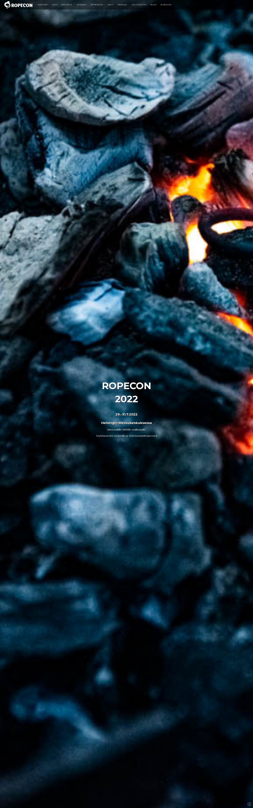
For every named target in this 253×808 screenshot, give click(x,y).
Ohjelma (81, 5)
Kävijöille (66, 5)
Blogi (154, 5)
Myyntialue (97, 5)
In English (165, 5)
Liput (55, 5)
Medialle (122, 5)
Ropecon (42, 5)
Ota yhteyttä (139, 5)
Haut (110, 5)
